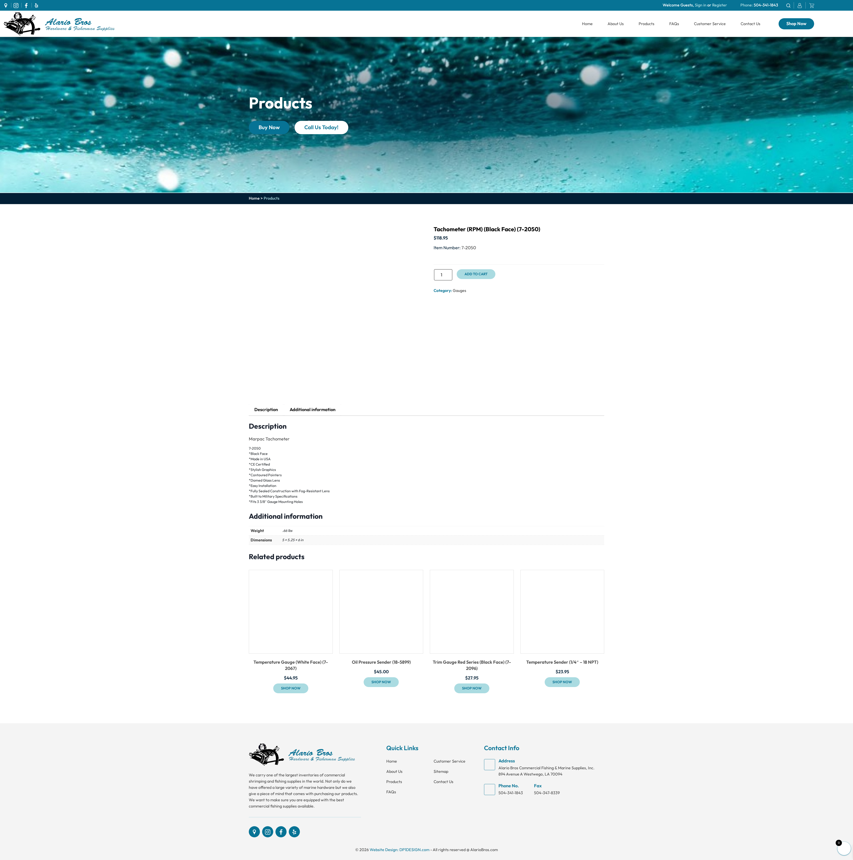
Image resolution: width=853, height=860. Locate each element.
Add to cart (476, 274)
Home (587, 23)
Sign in (700, 5)
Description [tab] (266, 410)
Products (646, 23)
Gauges (459, 290)
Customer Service (710, 23)
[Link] (59, 23)
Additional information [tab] (312, 410)
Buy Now (269, 127)
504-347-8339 (547, 793)
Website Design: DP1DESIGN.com (399, 849)
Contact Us (750, 23)
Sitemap (441, 771)
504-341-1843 (766, 5)
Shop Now (796, 24)
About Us (616, 23)
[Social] (7, 5)
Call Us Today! (321, 127)
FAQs (674, 23)
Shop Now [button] (291, 688)
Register (719, 5)
